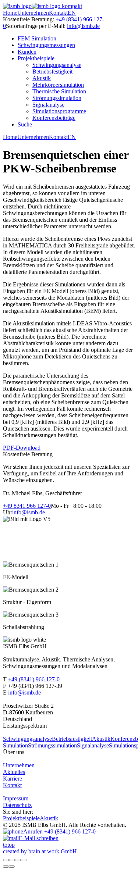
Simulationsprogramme (59, 111)
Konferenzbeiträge (53, 118)
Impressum (15, 798)
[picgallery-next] (12, 866)
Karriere (12, 778)
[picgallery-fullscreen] (18, 860)
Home (10, 13)
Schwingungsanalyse (56, 65)
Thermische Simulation (59, 91)
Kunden (27, 52)
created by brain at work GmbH (40, 851)
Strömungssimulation (56, 98)
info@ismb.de (83, 26)
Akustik (41, 78)
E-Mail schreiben (39, 838)
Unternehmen (33, 13)
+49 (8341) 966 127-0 (34, 679)
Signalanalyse (48, 104)
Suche (25, 124)
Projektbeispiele (36, 58)
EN (72, 13)
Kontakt (58, 13)
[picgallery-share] (12, 860)
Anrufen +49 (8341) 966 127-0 (59, 831)
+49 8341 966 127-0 (27, 506)
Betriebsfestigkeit (52, 71)
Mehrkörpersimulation (58, 85)
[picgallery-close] (6, 860)
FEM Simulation (37, 38)
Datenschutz (17, 805)
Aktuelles (14, 772)
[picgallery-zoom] (23, 860)
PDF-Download (21, 448)
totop (9, 845)
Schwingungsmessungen (46, 45)
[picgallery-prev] (6, 866)
